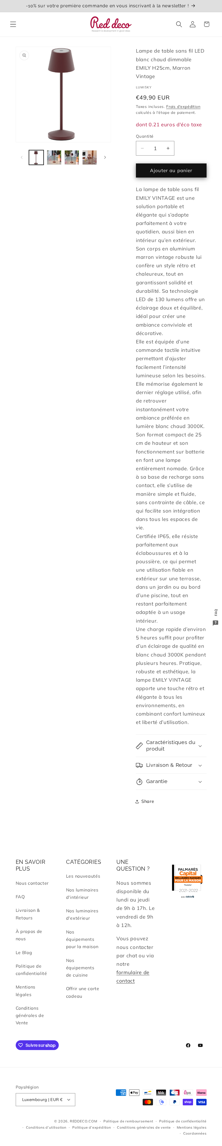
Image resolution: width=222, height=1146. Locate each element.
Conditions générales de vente (144, 1127)
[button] (13, 24)
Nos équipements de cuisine (80, 968)
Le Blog (24, 952)
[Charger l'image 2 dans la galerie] (54, 157)
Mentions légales (26, 990)
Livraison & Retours (28, 913)
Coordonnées (195, 1133)
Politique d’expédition (91, 1127)
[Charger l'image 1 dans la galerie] (36, 157)
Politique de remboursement (128, 1121)
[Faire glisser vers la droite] (105, 157)
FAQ (20, 896)
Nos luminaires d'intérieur (82, 893)
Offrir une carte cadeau (82, 992)
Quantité (145, 136)
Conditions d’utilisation (46, 1127)
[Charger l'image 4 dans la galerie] (89, 157)
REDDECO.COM (83, 1121)
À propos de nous (29, 935)
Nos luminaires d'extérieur (82, 914)
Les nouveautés (83, 876)
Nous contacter (32, 883)
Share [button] (147, 801)
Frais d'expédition (183, 106)
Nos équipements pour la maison (82, 939)
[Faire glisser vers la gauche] (22, 157)
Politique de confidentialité (31, 969)
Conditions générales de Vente (30, 1015)
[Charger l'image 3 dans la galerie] (71, 157)
